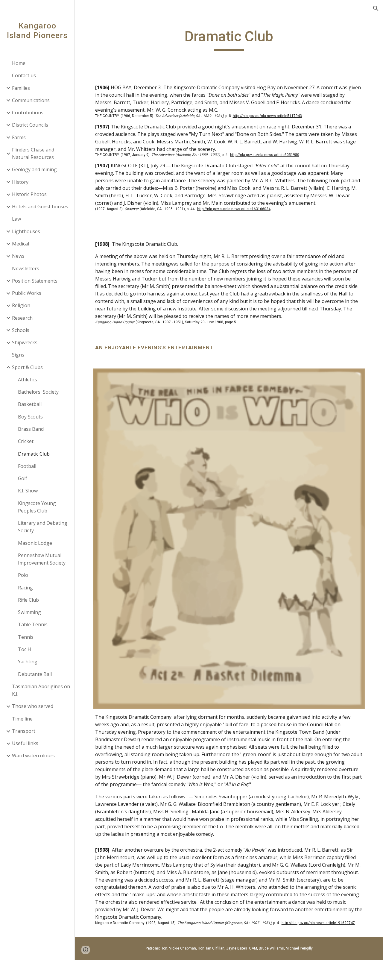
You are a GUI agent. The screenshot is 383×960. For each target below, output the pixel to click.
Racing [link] (25, 587)
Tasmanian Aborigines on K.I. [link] (41, 690)
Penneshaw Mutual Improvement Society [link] (42, 559)
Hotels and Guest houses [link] (40, 206)
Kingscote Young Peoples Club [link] (37, 507)
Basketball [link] (30, 404)
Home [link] (18, 63)
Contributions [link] (27, 112)
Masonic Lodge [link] (35, 543)
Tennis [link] (26, 637)
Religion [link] (21, 305)
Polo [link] (23, 575)
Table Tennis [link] (33, 624)
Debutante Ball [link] (35, 674)
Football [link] (27, 466)
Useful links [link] (25, 743)
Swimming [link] (29, 612)
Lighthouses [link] (26, 231)
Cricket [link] (26, 441)
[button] (376, 8)
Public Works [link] (26, 293)
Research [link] (22, 318)
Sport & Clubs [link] (27, 367)
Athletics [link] (27, 379)
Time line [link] (22, 718)
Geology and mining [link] (34, 169)
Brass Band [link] (31, 429)
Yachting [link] (27, 661)
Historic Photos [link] (29, 194)
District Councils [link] (30, 125)
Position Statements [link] (34, 280)
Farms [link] (19, 137)
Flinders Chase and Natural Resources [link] (33, 153)
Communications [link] (31, 100)
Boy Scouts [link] (30, 416)
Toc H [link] (24, 649)
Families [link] (21, 88)
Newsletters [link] (25, 268)
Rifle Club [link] (28, 600)
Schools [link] (20, 330)
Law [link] (16, 219)
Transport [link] (23, 731)
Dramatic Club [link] (34, 454)
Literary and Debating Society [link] (42, 527)
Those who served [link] (32, 706)
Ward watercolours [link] (33, 755)
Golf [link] (22, 478)
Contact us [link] (24, 75)
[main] (229, 39)
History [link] (20, 182)
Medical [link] (20, 243)
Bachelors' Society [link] (38, 392)
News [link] (18, 256)
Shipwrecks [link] (24, 342)
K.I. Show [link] (28, 490)
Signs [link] (18, 354)
